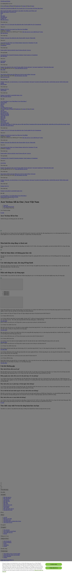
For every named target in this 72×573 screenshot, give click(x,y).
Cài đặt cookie (53, 564)
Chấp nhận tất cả (54, 567)
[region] (36, 567)
